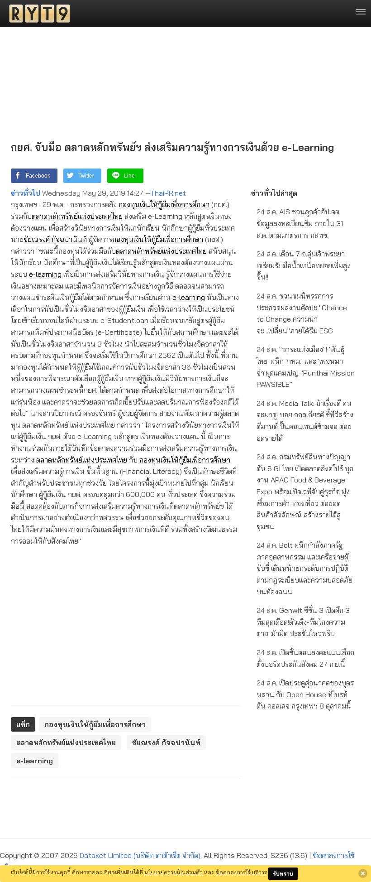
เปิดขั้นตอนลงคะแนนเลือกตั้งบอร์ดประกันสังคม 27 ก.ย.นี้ (305, 658)
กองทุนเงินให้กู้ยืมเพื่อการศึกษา (164, 204)
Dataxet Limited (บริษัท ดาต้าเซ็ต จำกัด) (140, 855)
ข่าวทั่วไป (25, 193)
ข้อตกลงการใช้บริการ (241, 872)
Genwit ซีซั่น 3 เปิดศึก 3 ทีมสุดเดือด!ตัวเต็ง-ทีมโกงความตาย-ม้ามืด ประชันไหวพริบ (303, 622)
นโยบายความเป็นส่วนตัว (173, 872)
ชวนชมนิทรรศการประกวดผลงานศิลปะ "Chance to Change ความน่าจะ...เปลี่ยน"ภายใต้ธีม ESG (302, 313)
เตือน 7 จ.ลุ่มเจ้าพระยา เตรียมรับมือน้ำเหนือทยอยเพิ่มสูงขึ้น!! (304, 265)
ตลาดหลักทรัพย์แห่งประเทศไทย (77, 216)
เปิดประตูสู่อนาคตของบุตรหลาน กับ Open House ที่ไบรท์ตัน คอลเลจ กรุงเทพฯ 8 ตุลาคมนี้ (305, 694)
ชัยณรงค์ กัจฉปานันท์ (55, 239)
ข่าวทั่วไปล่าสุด (274, 193)
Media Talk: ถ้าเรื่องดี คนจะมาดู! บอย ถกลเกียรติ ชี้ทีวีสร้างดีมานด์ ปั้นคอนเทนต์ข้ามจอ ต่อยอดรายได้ (305, 421)
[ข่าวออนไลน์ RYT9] (36, 13)
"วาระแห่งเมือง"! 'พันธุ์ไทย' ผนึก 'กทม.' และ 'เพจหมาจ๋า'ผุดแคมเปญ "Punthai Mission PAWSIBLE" (306, 367)
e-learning (45, 274)
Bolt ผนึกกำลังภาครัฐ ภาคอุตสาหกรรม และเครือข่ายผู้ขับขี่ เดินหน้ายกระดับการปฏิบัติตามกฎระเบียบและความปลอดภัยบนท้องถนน (304, 568)
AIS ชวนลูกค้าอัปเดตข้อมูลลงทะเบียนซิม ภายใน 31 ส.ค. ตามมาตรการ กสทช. (300, 223)
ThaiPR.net (168, 193)
